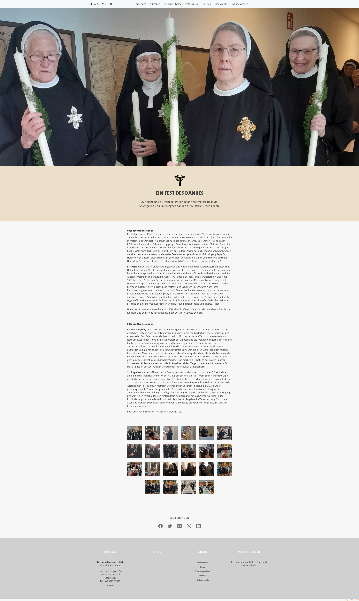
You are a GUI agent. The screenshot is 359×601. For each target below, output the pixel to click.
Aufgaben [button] (155, 3)
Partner (203, 575)
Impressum (202, 562)
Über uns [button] (141, 3)
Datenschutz (202, 580)
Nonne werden (240, 3)
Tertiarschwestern (100, 3)
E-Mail (110, 585)
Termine (168, 3)
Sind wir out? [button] (221, 3)
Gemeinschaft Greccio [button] (187, 3)
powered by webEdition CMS (349, 600)
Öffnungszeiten (202, 571)
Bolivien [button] (207, 3)
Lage (202, 567)
